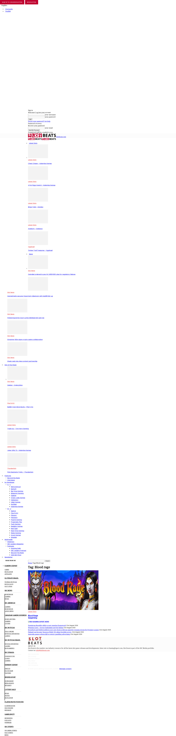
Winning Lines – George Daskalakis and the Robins (45, 628)
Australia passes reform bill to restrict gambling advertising (49, 634)
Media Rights (9, 683)
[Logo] (35, 139)
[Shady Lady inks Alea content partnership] (17, 355)
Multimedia (8, 540)
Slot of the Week (10, 365)
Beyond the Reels (13, 478)
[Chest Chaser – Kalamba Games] (38, 158)
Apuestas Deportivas (12, 633)
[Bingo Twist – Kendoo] (38, 201)
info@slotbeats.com (43, 650)
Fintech (7, 668)
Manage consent (65, 669)
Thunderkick (11, 468)
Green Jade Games (18, 498)
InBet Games (15, 502)
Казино (7, 658)
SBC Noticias (32, 663)
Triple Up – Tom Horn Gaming (18, 429)
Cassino (7, 646)
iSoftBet (14, 504)
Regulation (9, 572)
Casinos (7, 636)
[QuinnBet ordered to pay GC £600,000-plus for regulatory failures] (38, 268)
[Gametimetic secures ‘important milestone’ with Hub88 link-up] (38, 290)
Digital (7, 695)
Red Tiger (14, 529)
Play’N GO (10, 403)
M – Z (9, 509)
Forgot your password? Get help (39, 121)
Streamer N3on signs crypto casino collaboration (25, 339)
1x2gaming (33, 616)
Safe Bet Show (16, 555)
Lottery (7, 623)
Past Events (9, 732)
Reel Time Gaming (17, 531)
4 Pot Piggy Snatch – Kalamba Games (41, 185)
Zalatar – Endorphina (14, 385)
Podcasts (10, 546)
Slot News (31, 271)
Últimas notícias (11, 582)
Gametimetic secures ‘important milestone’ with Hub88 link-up (30, 296)
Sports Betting (10, 619)
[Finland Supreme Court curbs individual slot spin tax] (17, 312)
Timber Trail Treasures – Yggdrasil (40, 250)
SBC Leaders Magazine (15, 544)
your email (49, 128)
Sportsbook (9, 594)
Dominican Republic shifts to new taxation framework (47, 625)
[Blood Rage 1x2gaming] (63, 609)
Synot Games (16, 535)
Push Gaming (15, 524)
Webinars (10, 542)
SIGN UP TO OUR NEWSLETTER (12, 2)
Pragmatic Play (16, 522)
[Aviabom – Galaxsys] (38, 223)
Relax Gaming (16, 533)
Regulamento (9, 648)
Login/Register (10, 705)
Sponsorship (9, 681)
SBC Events (32, 656)
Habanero (14, 500)
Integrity (8, 685)
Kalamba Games (17, 507)
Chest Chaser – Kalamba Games (40, 163)
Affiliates (8, 574)
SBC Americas (33, 665)
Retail (7, 598)
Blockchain (9, 671)
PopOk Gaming (16, 520)
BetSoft (13, 489)
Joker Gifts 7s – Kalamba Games (19, 450)
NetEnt (13, 511)
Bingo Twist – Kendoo (35, 207)
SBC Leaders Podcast (18, 551)
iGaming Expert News (40, 622)
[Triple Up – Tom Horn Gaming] (17, 423)
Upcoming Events (11, 730)
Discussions (9, 708)
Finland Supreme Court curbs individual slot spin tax (25, 318)
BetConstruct (16, 487)
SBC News (31, 661)
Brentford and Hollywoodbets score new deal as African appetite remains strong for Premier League (63, 630)
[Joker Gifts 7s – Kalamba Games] (17, 444)
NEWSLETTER (31, 2)
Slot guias (8, 586)
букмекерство (10, 656)
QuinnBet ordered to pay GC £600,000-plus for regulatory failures (51, 274)
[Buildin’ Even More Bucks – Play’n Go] (17, 401)
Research (8, 710)
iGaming (7, 596)
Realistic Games (17, 526)
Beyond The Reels (17, 553)
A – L (9, 485)
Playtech (14, 518)
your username (50, 115)
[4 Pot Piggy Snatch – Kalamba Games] (38, 179)
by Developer (9, 482)
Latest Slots (33, 143)
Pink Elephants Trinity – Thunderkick (20, 472)
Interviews (11, 480)
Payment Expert (34, 658)
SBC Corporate (33, 654)
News (31, 254)
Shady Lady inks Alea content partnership (22, 361)
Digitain (13, 496)
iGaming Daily (16, 548)
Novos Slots (9, 584)
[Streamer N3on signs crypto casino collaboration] (17, 334)
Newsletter (9, 557)
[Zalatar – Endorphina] (17, 379)
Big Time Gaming (17, 491)
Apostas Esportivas (11, 644)
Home (30, 563)
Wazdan (14, 537)
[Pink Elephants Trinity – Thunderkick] (17, 466)
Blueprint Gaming (17, 493)
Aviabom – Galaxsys (35, 229)
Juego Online (9, 631)
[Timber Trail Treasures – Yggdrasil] (38, 244)
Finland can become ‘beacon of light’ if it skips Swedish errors (50, 632)
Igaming (7, 606)
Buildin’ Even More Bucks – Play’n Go (20, 407)
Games (7, 569)
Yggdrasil (31, 247)
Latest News (9, 611)
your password (50, 117)
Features (8, 476)
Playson (14, 515)
